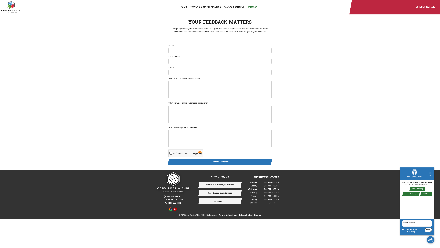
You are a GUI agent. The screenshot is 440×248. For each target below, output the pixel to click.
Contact (252, 7)
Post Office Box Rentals (220, 193)
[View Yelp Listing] (175, 210)
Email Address (174, 56)
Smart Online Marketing (412, 231)
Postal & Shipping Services (205, 7)
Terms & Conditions (228, 215)
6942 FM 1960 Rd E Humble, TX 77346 (174, 198)
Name (171, 45)
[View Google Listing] (171, 210)
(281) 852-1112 (174, 203)
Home (184, 7)
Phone (171, 67)
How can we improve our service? (182, 127)
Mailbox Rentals (234, 7)
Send (428, 229)
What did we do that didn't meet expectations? (188, 103)
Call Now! (426, 194)
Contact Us (220, 201)
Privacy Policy (245, 215)
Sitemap (257, 215)
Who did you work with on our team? (184, 78)
